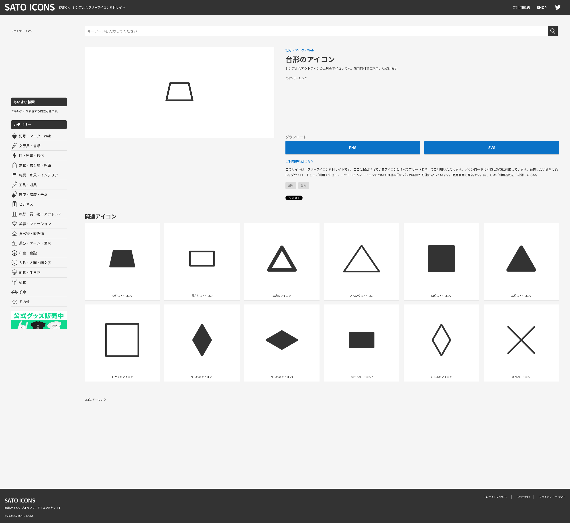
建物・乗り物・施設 (35, 165)
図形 (291, 185)
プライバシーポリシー (552, 496)
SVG (491, 147)
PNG (352, 147)
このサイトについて (495, 496)
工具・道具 (28, 184)
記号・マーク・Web (35, 136)
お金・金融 (28, 252)
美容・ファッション (35, 223)
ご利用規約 (521, 7)
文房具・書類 (29, 145)
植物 (22, 282)
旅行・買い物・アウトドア (40, 214)
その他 (24, 301)
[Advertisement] (39, 63)
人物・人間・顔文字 (35, 262)
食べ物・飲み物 (31, 233)
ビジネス (26, 204)
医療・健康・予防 (33, 194)
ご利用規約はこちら (299, 161)
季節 (22, 291)
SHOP (542, 7)
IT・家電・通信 (31, 155)
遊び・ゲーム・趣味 (35, 243)
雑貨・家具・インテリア (38, 175)
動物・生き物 (29, 272)
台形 (304, 185)
